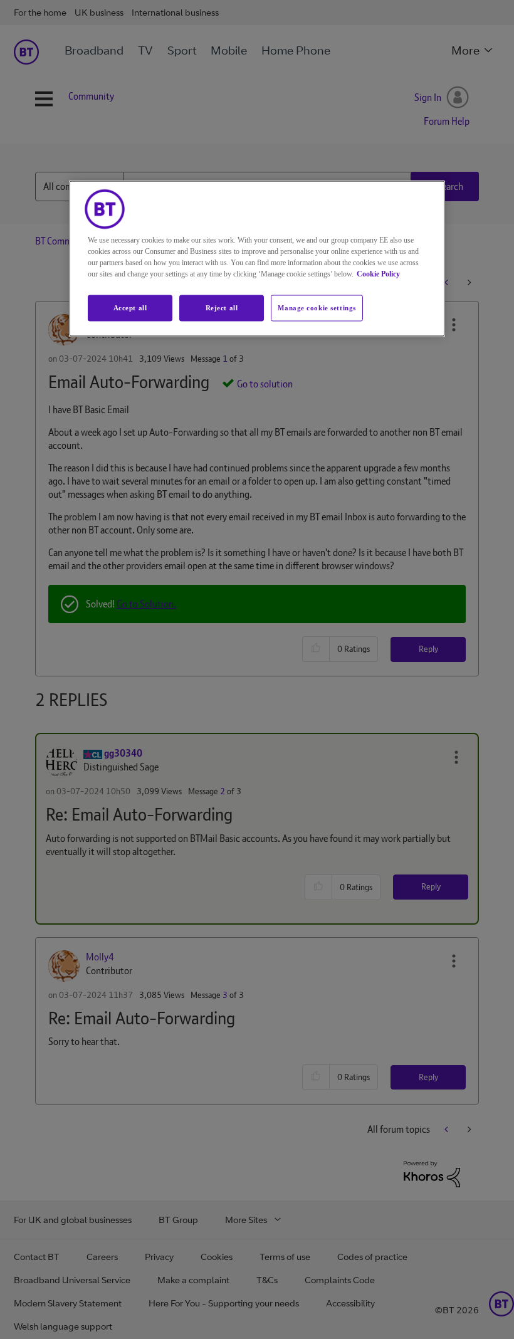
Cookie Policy (378, 274)
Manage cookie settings (317, 308)
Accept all (130, 308)
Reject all (222, 308)
